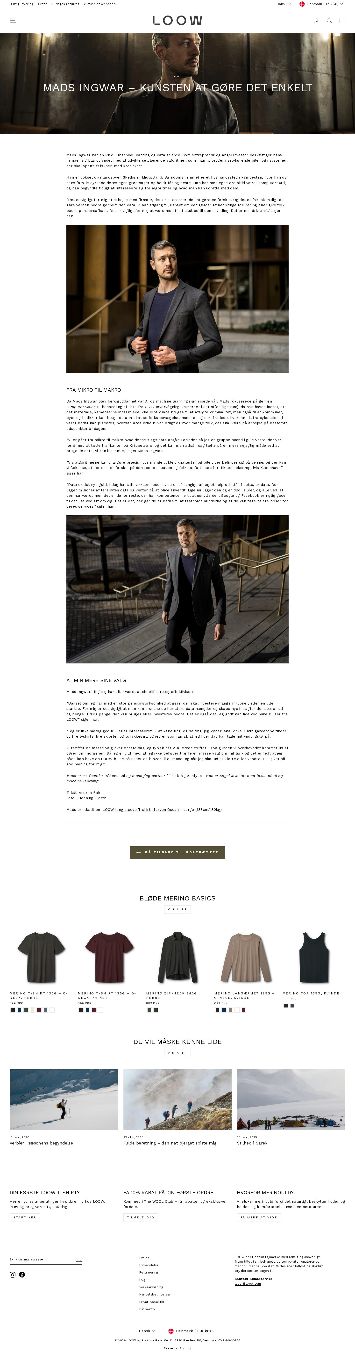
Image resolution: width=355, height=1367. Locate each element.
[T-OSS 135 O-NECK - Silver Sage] (52, 1010)
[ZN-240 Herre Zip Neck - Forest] (149, 1010)
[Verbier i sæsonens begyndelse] (64, 1099)
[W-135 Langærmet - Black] (217, 1010)
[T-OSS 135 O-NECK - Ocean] (19, 1010)
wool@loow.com (248, 1283)
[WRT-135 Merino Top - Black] (286, 1005)
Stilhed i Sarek (252, 1143)
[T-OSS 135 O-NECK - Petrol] (45, 1010)
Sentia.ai (117, 776)
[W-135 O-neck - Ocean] (87, 1010)
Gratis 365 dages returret (58, 4)
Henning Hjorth (92, 798)
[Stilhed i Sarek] (291, 1099)
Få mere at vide (259, 1217)
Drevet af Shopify (177, 1348)
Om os (144, 1258)
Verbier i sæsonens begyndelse (41, 1143)
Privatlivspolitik (151, 1302)
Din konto (147, 1309)
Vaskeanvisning (151, 1287)
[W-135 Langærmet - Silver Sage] (237, 1010)
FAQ (142, 1280)
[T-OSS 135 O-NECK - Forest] (26, 1010)
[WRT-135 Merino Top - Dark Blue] (292, 1005)
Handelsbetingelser (155, 1294)
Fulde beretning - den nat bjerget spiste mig (170, 1143)
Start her (24, 1217)
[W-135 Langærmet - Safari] (230, 1010)
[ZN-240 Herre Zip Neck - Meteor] (156, 1010)
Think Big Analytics (186, 776)
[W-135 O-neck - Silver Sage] (100, 1010)
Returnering (148, 1272)
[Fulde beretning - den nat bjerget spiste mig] (177, 1099)
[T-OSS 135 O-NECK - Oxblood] (39, 1010)
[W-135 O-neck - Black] (81, 1010)
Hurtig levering (21, 4)
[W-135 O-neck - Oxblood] (94, 1010)
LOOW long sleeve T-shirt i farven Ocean (141, 809)
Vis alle (177, 909)
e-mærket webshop (100, 4)
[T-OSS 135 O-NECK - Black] (13, 1010)
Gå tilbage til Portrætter (181, 852)
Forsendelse (149, 1265)
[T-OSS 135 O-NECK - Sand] (32, 1010)
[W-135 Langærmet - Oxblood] (243, 1010)
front (176, 76)
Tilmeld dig (141, 1217)
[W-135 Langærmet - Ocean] (224, 1010)
